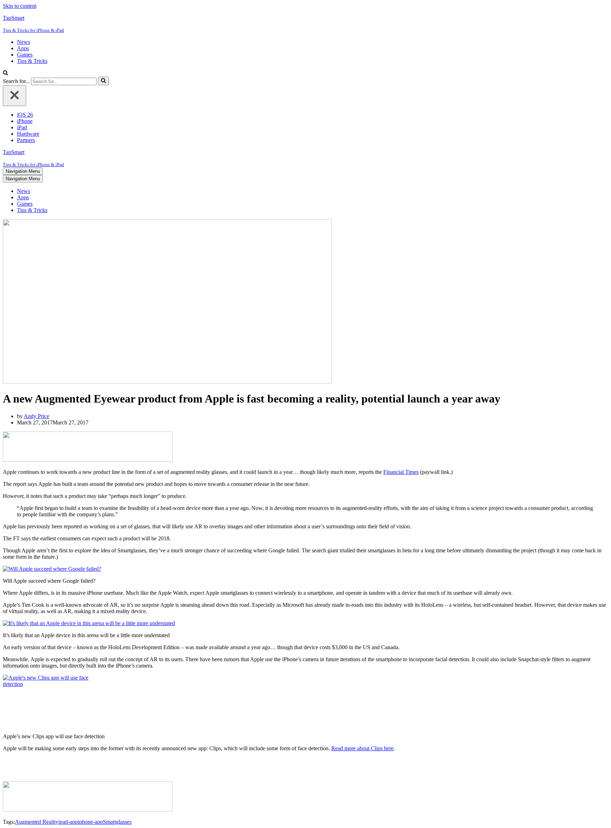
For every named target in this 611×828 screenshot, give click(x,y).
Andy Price (36, 416)
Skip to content (19, 6)
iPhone (25, 121)
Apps (23, 48)
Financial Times (401, 472)
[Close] (14, 95)
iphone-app (90, 822)
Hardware (28, 134)
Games (25, 55)
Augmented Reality (36, 822)
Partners (26, 140)
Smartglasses (117, 822)
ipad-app (68, 822)
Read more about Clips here (362, 748)
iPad (22, 127)
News (23, 42)
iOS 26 (25, 115)
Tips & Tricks (32, 61)
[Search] (5, 73)
